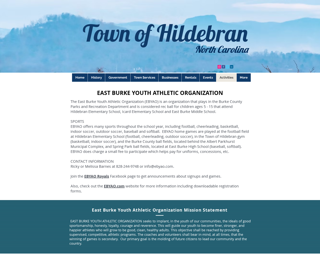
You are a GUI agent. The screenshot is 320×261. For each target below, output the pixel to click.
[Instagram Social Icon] (219, 67)
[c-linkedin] (231, 67)
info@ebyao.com (158, 166)
